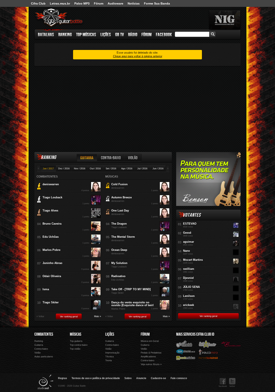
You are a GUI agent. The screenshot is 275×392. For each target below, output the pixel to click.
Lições (106, 34)
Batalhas (46, 34)
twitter (232, 386)
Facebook (164, 34)
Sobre (128, 378)
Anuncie (141, 378)
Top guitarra (76, 341)
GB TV (119, 34)
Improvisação (112, 352)
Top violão (75, 348)
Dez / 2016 (64, 168)
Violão (133, 157)
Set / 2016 (111, 168)
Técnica (109, 356)
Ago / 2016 (126, 168)
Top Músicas (86, 34)
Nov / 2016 (79, 168)
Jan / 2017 (48, 168)
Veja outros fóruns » (151, 364)
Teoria (108, 360)
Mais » (97, 316)
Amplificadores (148, 356)
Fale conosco (179, 378)
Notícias (134, 3)
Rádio (133, 34)
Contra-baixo (111, 157)
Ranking (65, 34)
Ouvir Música (185, 357)
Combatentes (43, 334)
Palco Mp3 (208, 352)
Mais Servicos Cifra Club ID (195, 334)
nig (224, 20)
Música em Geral (150, 341)
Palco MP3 (82, 3)
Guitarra (87, 157)
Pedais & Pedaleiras (151, 352)
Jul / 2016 (142, 168)
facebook (223, 386)
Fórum (98, 3)
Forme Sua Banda (157, 3)
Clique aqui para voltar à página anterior (137, 56)
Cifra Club (38, 3)
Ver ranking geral (69, 316)
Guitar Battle (59, 17)
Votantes (192, 215)
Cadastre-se (158, 378)
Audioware (115, 3)
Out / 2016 (95, 168)
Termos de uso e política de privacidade (96, 378)
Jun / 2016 (158, 168)
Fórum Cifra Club (185, 351)
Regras (62, 378)
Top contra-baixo (78, 345)
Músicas (75, 334)
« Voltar (40, 316)
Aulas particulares (43, 356)
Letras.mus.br (60, 3)
